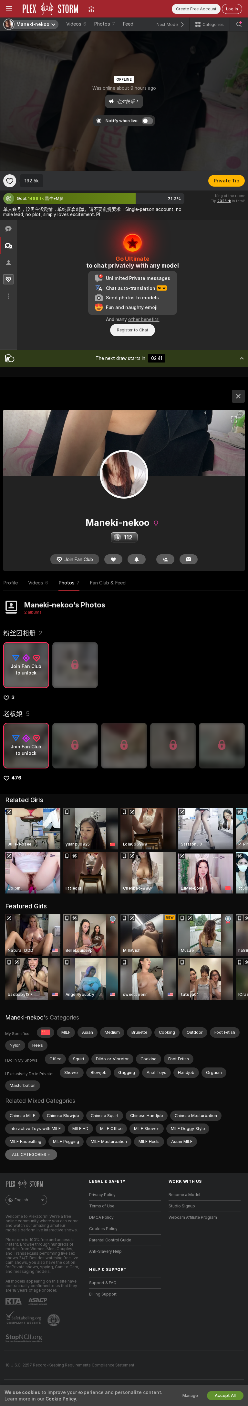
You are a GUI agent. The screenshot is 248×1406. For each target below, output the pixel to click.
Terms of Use (101, 1206)
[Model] (238, 396)
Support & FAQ (103, 1283)
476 (16, 778)
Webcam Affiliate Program (193, 1217)
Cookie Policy (61, 1398)
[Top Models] (91, 8)
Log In (232, 8)
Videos (76, 24)
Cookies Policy (103, 1229)
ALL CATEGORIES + (31, 1154)
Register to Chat (132, 330)
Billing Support (103, 1294)
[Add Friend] (165, 559)
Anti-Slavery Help (105, 1251)
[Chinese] (45, 1032)
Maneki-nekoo (24, 1017)
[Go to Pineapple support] (54, 1320)
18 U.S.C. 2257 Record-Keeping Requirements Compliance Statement (69, 1365)
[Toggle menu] (9, 8)
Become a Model (184, 1195)
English (21, 1200)
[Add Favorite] (9, 180)
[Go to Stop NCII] (24, 1338)
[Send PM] (189, 559)
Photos (104, 24)
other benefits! (144, 319)
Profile (10, 583)
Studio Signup (182, 1206)
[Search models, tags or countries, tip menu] (239, 24)
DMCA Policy (101, 1217)
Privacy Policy (102, 1195)
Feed (128, 24)
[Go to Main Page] (50, 8)
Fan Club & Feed (108, 583)
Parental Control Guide (110, 1240)
